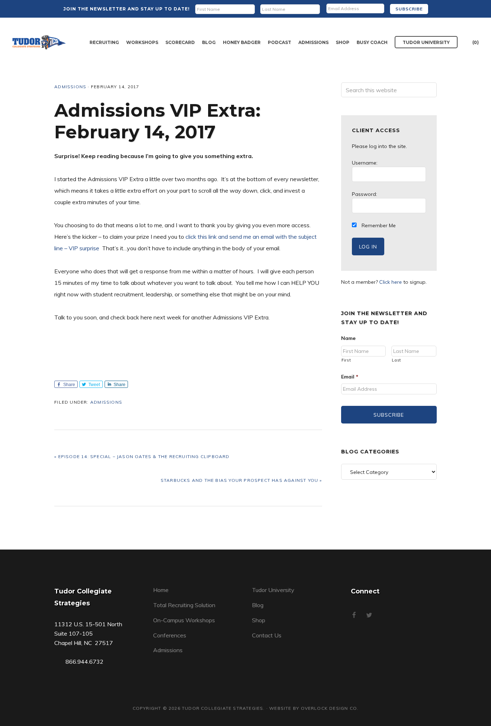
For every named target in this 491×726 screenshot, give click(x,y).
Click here (390, 282)
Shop (258, 620)
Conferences (169, 635)
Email (349, 376)
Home (161, 589)
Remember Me (378, 225)
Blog (257, 605)
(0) (475, 42)
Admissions (70, 86)
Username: (364, 163)
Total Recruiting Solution (184, 605)
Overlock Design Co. (330, 708)
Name (348, 338)
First (346, 360)
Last (396, 360)
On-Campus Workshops (184, 620)
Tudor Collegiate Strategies (39, 42)
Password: (364, 194)
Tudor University (273, 589)
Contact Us (266, 635)
